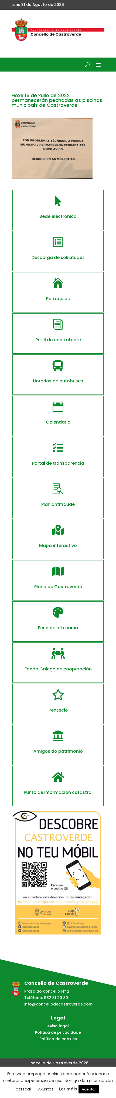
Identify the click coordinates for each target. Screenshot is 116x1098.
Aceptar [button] (89, 1089)
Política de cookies (58, 1039)
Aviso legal (58, 1026)
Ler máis (68, 1089)
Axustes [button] (46, 1089)
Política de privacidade (58, 1032)
